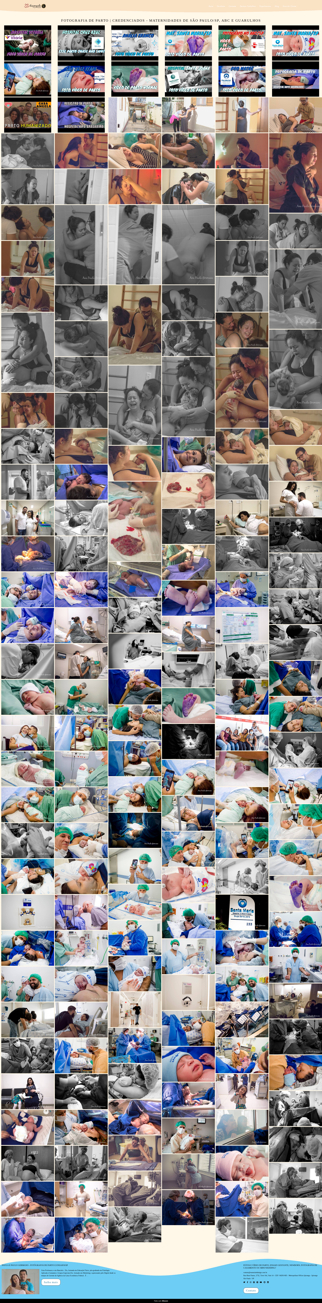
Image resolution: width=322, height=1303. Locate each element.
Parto (211, 6)
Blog (277, 6)
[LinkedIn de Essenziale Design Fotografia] (268, 1282)
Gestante (232, 6)
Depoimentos (265, 6)
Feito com (161, 1301)
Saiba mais (51, 1282)
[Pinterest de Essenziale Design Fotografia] (254, 1282)
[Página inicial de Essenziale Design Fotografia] (44, 6)
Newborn (221, 6)
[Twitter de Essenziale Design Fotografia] (244, 1282)
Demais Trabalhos (248, 6)
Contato (251, 1290)
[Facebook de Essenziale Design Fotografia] (247, 1282)
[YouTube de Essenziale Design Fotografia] (261, 1282)
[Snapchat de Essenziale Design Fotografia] (264, 1282)
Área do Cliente (289, 6)
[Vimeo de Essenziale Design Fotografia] (257, 1282)
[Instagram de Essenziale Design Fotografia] (250, 1282)
